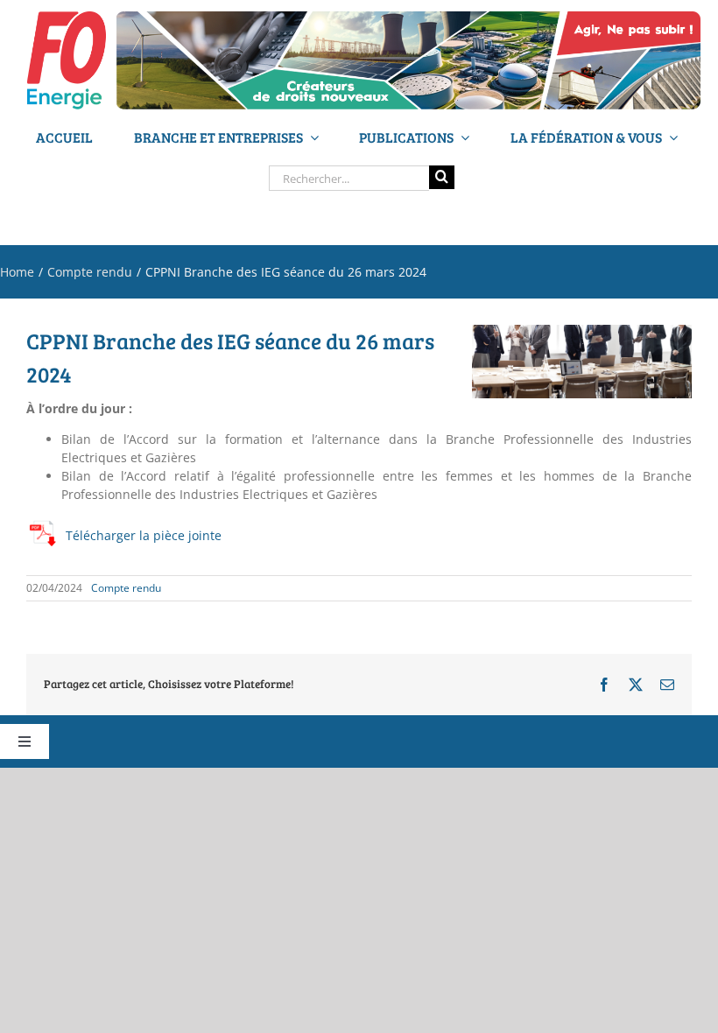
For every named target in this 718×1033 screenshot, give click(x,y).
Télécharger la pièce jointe (144, 535)
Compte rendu (126, 587)
